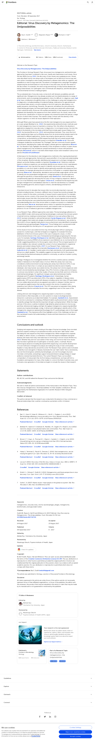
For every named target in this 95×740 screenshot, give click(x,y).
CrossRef (37, 422)
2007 (43, 246)
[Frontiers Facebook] (40, 717)
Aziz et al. (32, 204)
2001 (34, 76)
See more (37, 50)
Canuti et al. (39, 286)
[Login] (92, 2)
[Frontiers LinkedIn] (50, 717)
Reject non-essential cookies (75, 732)
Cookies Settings (75, 727)
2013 (19, 218)
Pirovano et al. (22, 166)
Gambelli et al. (63, 298)
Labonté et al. (22, 250)
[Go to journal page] (42, 653)
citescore (35, 658)
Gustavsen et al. (53, 248)
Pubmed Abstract (26, 422)
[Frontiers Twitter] (45, 717)
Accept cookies (75, 736)
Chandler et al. (61, 140)
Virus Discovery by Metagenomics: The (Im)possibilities (36, 69)
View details (72, 57)
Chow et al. (50, 180)
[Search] (88, 2)
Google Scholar (48, 422)
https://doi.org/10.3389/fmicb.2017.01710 (37, 20)
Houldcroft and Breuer (31, 152)
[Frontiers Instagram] (55, 717)
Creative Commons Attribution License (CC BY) (45, 559)
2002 (41, 124)
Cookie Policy (36, 736)
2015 (41, 132)
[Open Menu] (3, 2)
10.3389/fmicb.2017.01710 (26, 517)
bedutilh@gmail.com (46, 570)
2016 (19, 132)
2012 (19, 340)
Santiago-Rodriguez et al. (39, 238)
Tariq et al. (44, 224)
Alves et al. (28, 172)
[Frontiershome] (11, 2)
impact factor (24, 658)
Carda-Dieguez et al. (58, 218)
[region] (47, 732)
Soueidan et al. (55, 162)
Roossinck (27, 150)
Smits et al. (57, 176)
